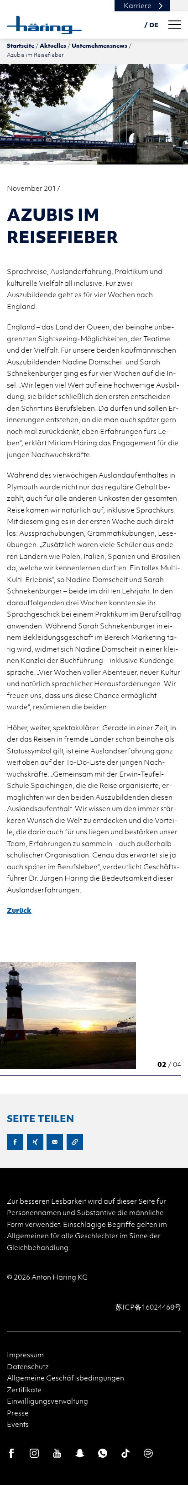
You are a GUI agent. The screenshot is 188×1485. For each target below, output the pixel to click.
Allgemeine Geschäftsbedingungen (65, 1378)
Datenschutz (28, 1366)
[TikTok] (125, 1453)
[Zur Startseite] (44, 25)
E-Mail (55, 1142)
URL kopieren (75, 1142)
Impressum (25, 1355)
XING (35, 1142)
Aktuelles (53, 45)
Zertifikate (24, 1390)
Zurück (19, 910)
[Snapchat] (79, 1453)
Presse (18, 1413)
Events (18, 1424)
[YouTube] (57, 1453)
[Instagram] (34, 1453)
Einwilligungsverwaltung (47, 1401)
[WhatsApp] (102, 1453)
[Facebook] (11, 1453)
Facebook (15, 1142)
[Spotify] (148, 1453)
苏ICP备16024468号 (148, 1307)
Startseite (20, 45)
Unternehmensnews (99, 45)
